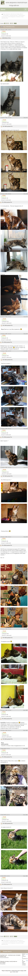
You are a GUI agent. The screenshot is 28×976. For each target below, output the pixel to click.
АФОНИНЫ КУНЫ (6, 38)
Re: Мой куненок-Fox (8, 126)
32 (10, 23)
